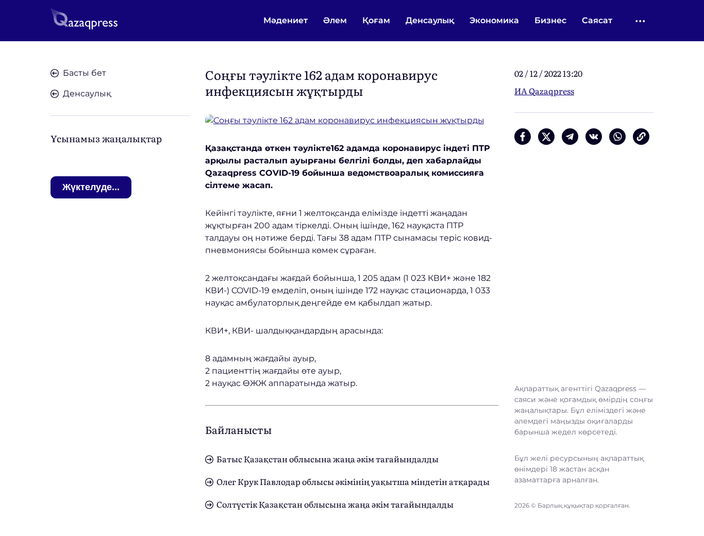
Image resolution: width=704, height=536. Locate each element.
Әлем (335, 20)
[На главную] (84, 20)
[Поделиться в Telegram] (570, 136)
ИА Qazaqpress (544, 91)
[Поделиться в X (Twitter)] (546, 136)
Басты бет (84, 73)
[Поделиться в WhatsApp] (617, 136)
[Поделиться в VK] (593, 136)
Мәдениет (285, 20)
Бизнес (550, 20)
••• (640, 21)
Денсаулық (430, 20)
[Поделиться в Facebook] (522, 136)
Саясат (597, 20)
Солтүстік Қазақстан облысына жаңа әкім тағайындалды (335, 504)
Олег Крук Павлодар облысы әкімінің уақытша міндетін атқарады (353, 481)
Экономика (494, 20)
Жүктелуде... (91, 187)
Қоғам (376, 20)
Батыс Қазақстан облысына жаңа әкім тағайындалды (327, 459)
